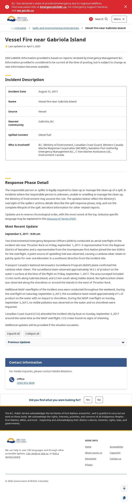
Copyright (115, 452)
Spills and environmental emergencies (56, 28)
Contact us (115, 458)
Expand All (13, 333)
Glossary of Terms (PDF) (61, 219)
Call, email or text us (37, 453)
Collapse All (32, 333)
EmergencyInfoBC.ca (53, 7)
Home (88, 446)
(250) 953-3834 (25, 383)
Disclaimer (90, 458)
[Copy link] (124, 498)
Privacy (89, 464)
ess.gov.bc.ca (25, 10)
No (99, 400)
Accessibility (116, 446)
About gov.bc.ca (93, 452)
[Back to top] (124, 488)
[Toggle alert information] (91, 19)
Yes (88, 400)
